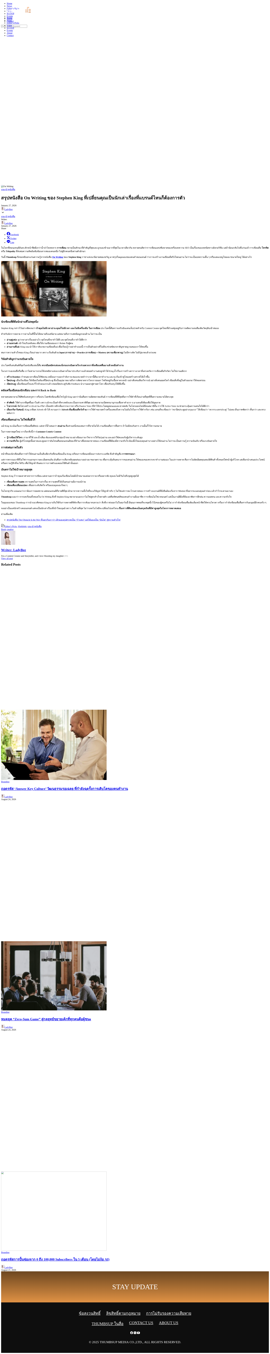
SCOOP (10, 28)
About (9, 33)
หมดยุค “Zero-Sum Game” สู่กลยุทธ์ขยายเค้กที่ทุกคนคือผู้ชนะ (46, 1019)
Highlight (22, 526)
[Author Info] (8, 544)
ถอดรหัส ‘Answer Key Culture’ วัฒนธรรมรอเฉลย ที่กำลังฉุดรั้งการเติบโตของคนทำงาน (64, 789)
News (9, 20)
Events (10, 30)
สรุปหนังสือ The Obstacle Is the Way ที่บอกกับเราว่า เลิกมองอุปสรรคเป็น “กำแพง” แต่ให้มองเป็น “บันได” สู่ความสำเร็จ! (64, 520)
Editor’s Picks (13, 23)
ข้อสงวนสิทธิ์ (90, 1313)
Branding (5, 782)
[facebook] (261, 4)
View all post (7, 558)
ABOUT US (168, 1323)
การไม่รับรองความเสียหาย (168, 1313)
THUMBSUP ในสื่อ (107, 1324)
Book (3, 529)
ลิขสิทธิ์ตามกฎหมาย (123, 1313)
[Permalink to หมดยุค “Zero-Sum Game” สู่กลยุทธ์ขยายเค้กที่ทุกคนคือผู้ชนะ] (54, 1009)
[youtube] (268, 4)
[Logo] (20, 13)
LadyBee (8, 209)
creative (10, 529)
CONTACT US (141, 1323)
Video (9, 25)
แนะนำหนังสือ (8, 189)
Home (9, 18)
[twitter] (265, 4)
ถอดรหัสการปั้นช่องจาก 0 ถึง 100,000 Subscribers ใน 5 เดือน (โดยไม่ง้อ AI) (55, 1259)
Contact (10, 35)
